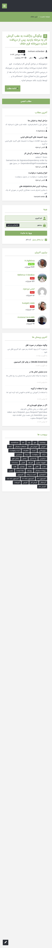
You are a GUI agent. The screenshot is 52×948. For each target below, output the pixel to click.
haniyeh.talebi (39, 197)
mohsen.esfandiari (36, 51)
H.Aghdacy (40, 131)
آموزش (43, 446)
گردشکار (43, 482)
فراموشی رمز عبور (12, 225)
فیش (23, 462)
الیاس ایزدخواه (40, 147)
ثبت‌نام (28, 239)
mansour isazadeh (26, 317)
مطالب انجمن (26, 101)
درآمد (44, 454)
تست (33, 450)
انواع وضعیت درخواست (37, 173)
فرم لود (30, 462)
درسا (26, 454)
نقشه (30, 466)
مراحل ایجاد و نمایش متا (37, 120)
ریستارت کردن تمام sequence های (33, 186)
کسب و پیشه (31, 474)
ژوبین (11, 470)
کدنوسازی (42, 474)
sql (29, 442)
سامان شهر (15, 458)
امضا (10, 446)
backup (43, 442)
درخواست (35, 454)
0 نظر (31, 57)
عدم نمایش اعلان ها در (38, 372)
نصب (44, 466)
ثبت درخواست (15, 450)
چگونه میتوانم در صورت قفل (36, 345)
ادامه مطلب (11, 88)
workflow (14, 442)
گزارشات (17, 482)
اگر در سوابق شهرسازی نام (37, 405)
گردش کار (34, 482)
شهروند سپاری (41, 462)
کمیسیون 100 (41, 478)
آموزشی (42, 57)
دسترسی (19, 454)
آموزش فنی (33, 446)
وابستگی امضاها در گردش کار (35, 153)
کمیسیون (20, 474)
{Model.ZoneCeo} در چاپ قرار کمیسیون (30, 362)
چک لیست (20, 470)
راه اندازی (33, 458)
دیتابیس (43, 458)
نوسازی (22, 466)
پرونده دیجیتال (40, 470)
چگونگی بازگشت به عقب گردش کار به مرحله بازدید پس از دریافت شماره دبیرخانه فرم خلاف (27, 40)
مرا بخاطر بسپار (37, 239)
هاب (14, 466)
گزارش (25, 482)
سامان (24, 458)
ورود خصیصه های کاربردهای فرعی (34, 137)
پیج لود (29, 470)
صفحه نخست (45, 16)
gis (35, 442)
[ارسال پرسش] (5, 942)
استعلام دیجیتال (20, 446)
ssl (23, 442)
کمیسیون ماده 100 (28, 478)
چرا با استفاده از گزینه (39, 388)
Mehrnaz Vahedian (26, 275)
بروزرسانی (42, 450)
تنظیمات (25, 450)
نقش (37, 466)
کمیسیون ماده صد (13, 478)
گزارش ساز (42, 486)
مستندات (15, 462)
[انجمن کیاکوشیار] (46, 6)
